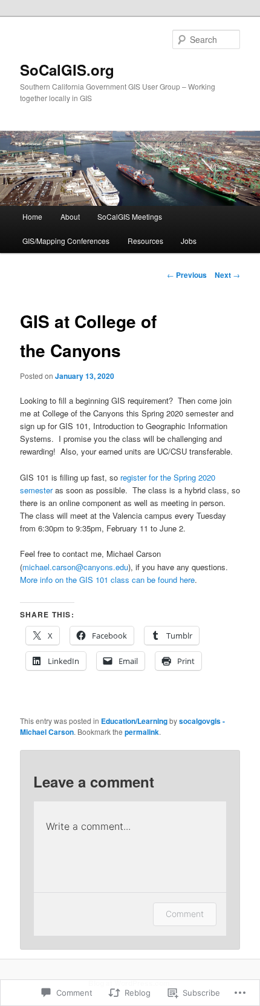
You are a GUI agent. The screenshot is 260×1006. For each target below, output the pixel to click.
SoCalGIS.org (67, 69)
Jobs (189, 240)
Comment (185, 914)
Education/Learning (134, 720)
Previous (187, 274)
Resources (145, 240)
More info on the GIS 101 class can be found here (107, 579)
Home (32, 216)
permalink (142, 731)
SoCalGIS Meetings (129, 216)
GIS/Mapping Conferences (65, 240)
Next (227, 274)
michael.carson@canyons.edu (75, 567)
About (70, 216)
